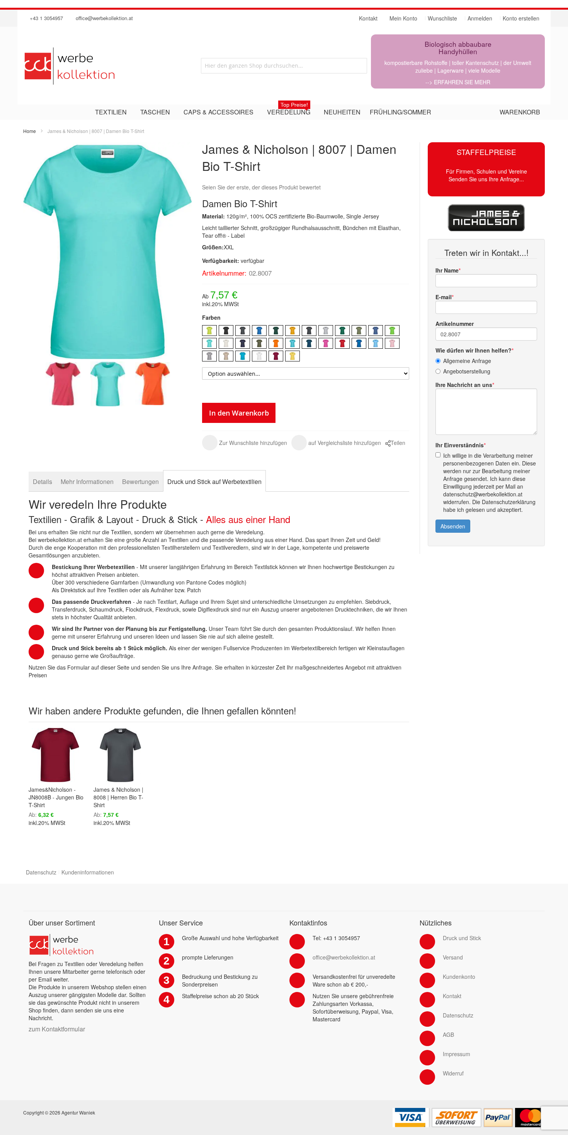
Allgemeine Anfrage (467, 361)
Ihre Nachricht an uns (463, 385)
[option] (209, 330)
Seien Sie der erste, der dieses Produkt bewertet (261, 187)
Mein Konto (403, 18)
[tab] (42, 481)
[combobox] (284, 65)
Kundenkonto (459, 976)
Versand (453, 957)
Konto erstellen (521, 18)
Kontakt (452, 996)
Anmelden (480, 18)
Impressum (456, 1054)
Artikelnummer (454, 323)
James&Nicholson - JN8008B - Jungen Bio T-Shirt (56, 797)
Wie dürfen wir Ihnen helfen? (473, 350)
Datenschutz (41, 872)
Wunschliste (442, 18)
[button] (244, 442)
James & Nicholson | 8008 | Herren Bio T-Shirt (118, 797)
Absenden (452, 526)
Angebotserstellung (466, 371)
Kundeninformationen (87, 872)
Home (29, 131)
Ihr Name (447, 270)
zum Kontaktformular (57, 1028)
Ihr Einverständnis (459, 445)
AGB (448, 1034)
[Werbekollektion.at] (100, 66)
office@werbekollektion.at (104, 18)
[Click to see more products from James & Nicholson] (486, 217)
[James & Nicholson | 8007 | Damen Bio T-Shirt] (63, 384)
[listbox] (305, 344)
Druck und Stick (462, 938)
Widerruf (453, 1073)
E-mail (443, 297)
